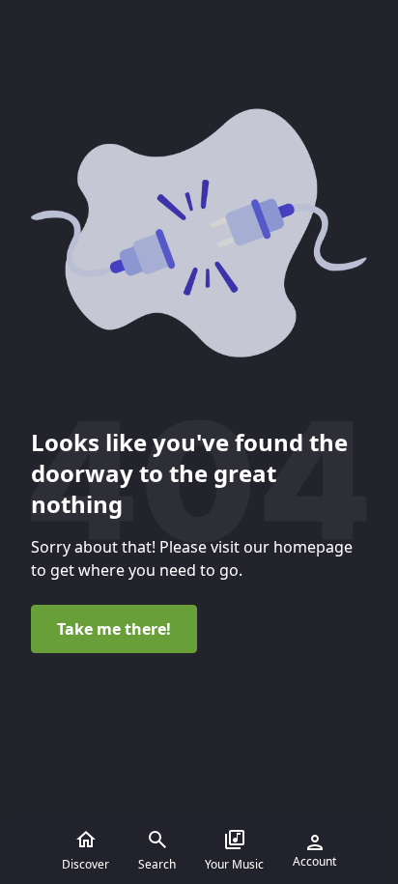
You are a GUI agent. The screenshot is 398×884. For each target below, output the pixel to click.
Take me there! (114, 629)
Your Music (234, 864)
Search (157, 864)
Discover (85, 864)
